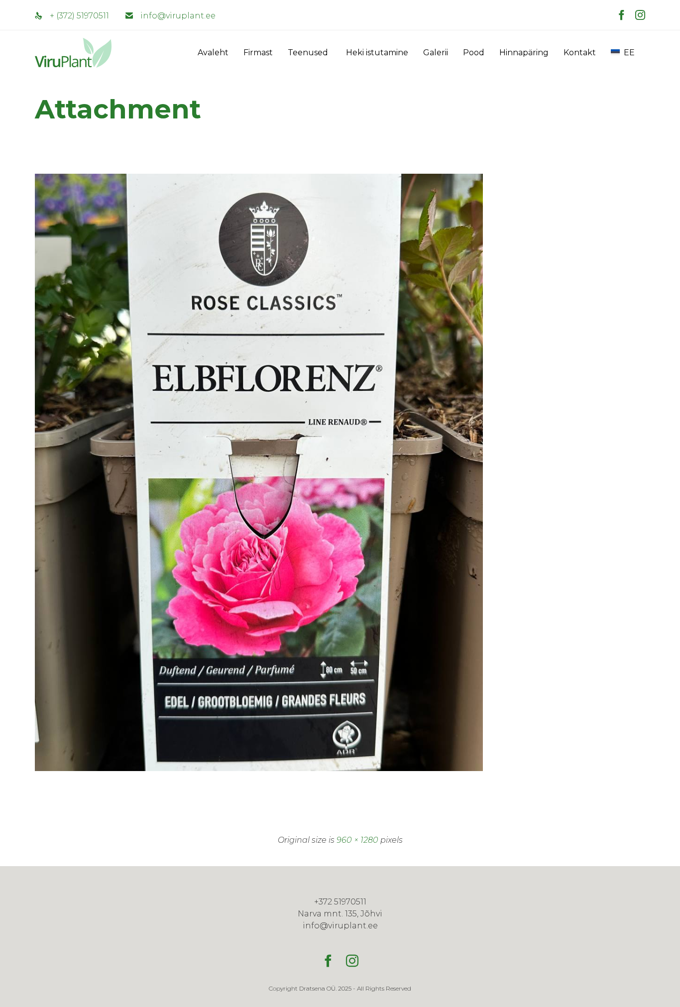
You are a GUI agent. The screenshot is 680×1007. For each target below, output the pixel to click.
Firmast (258, 52)
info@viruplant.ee (178, 15)
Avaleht (213, 52)
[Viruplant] (60, 53)
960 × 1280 (357, 840)
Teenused (308, 52)
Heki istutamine (377, 52)
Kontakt (580, 52)
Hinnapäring (524, 52)
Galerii (435, 52)
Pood (473, 52)
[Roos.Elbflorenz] (259, 769)
